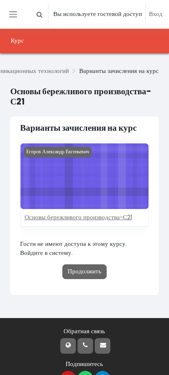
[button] (39, 14)
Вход (155, 14)
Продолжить (84, 271)
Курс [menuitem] (17, 40)
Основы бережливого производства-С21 (78, 217)
